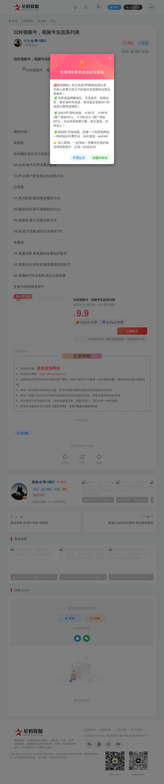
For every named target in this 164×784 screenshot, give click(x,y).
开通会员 (79, 157)
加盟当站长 (100, 157)
